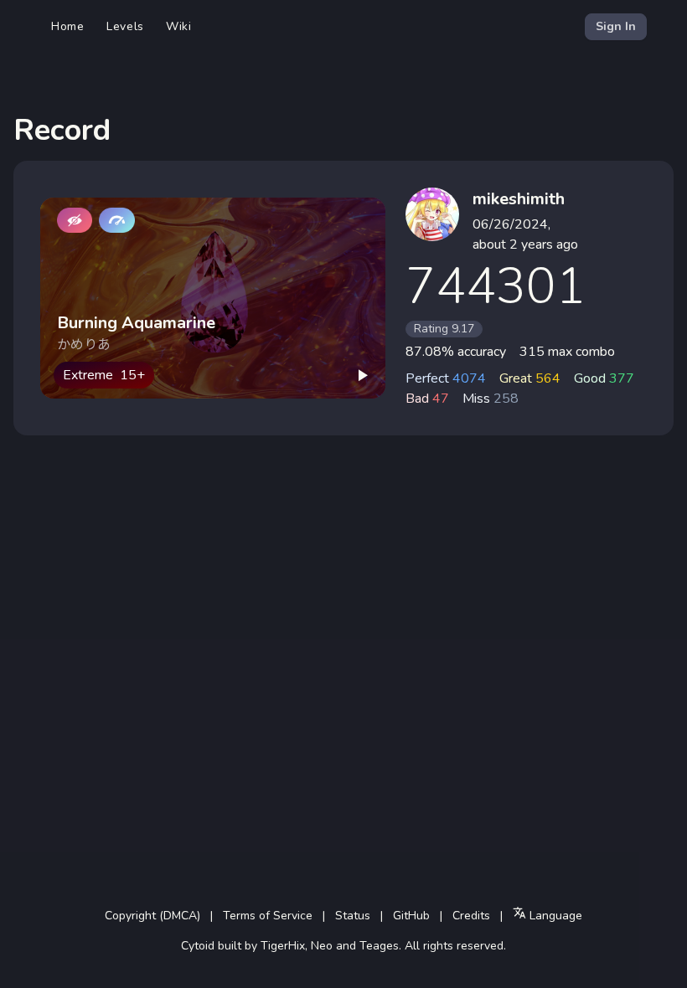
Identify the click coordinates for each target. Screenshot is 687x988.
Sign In (616, 26)
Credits (471, 916)
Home (68, 26)
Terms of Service (268, 916)
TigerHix (283, 946)
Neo (322, 946)
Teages (379, 946)
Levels (125, 26)
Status (352, 916)
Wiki (179, 26)
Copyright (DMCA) (152, 916)
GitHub (411, 916)
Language (554, 916)
